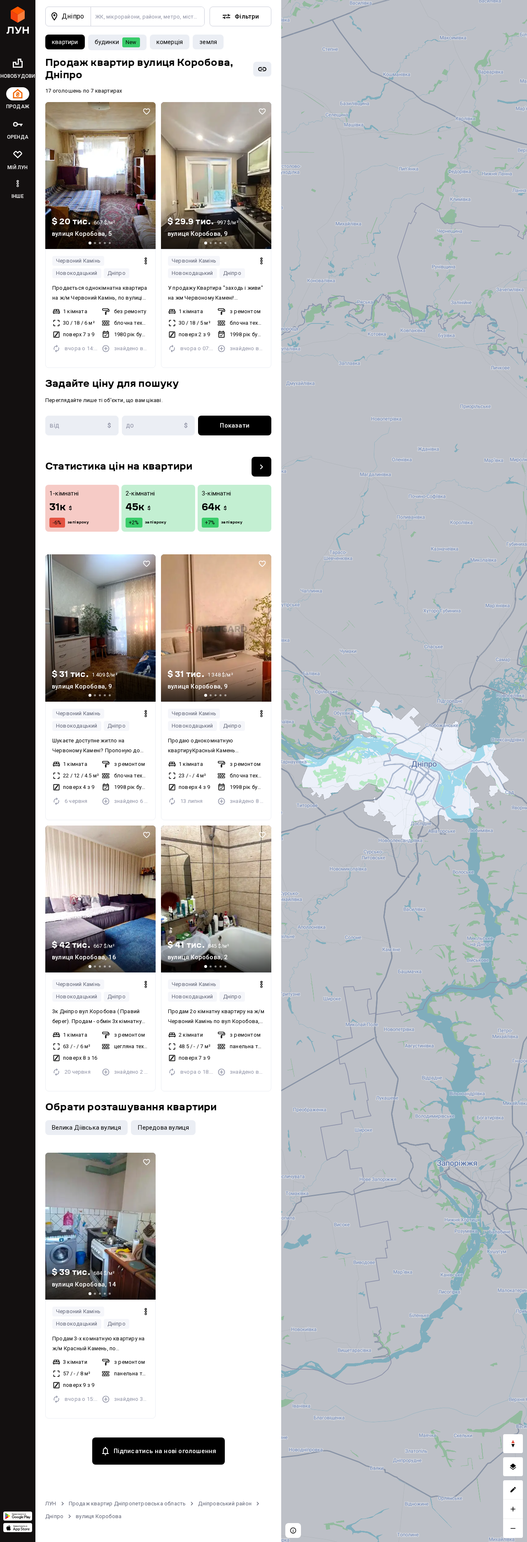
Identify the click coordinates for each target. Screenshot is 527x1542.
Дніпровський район (225, 1503)
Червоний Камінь (78, 261)
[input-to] (158, 425)
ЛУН (50, 1503)
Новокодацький (77, 273)
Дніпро (116, 273)
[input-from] (82, 425)
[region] (404, 771)
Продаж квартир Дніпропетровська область (127, 1503)
